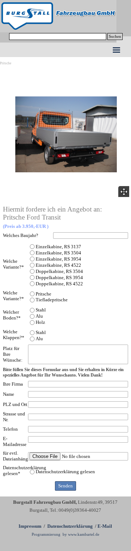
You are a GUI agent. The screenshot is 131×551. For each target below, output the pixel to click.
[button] (66, 135)
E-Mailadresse (15, 441)
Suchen (115, 37)
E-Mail (105, 526)
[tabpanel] (65, 518)
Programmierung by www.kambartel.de (65, 534)
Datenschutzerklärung (70, 526)
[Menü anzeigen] (116, 49)
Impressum (30, 526)
